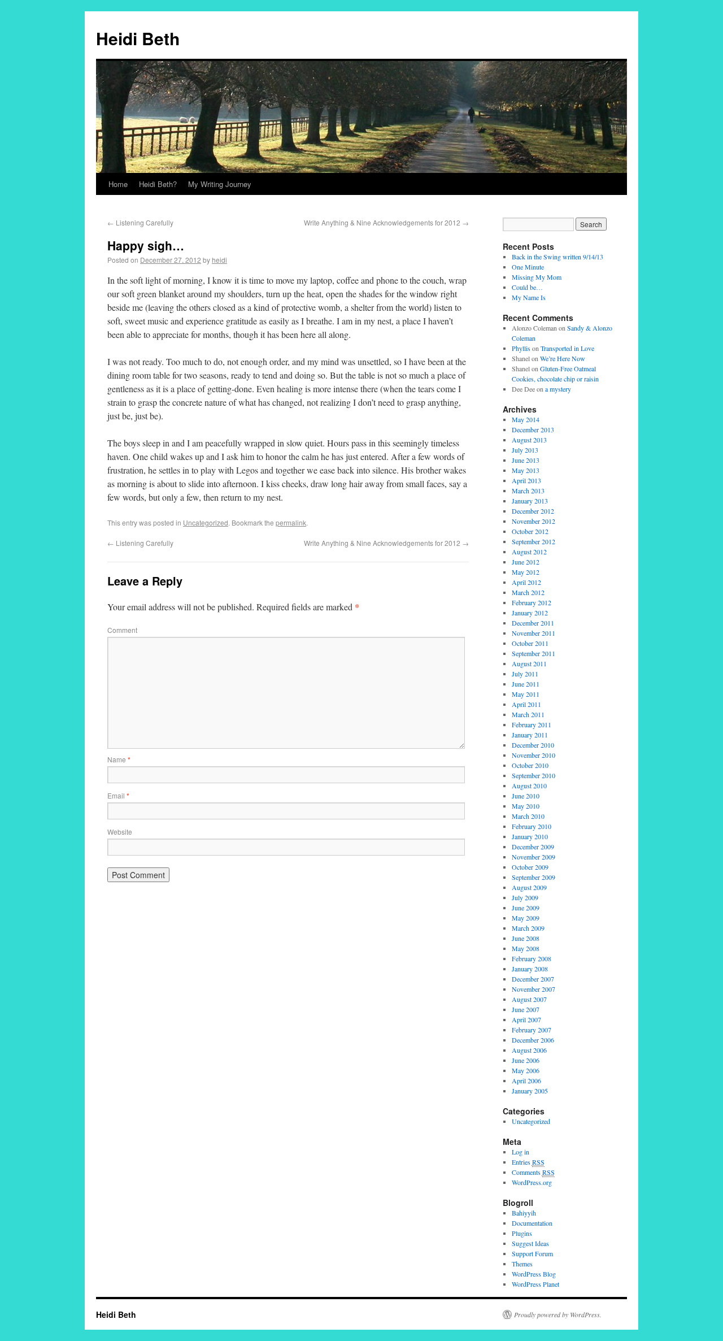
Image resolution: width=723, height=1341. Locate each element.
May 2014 (525, 419)
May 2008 (525, 948)
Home (118, 184)
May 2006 (525, 1070)
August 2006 (529, 1049)
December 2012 (533, 510)
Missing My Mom (536, 276)
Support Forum (532, 1253)
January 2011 (530, 734)
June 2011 (525, 683)
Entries (528, 1161)
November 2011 (533, 632)
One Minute (528, 266)
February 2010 (531, 826)
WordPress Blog (534, 1273)
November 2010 (533, 755)
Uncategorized (205, 522)
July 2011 (525, 673)
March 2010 (528, 816)
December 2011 (533, 622)
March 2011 (528, 714)
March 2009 (528, 927)
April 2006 (526, 1080)
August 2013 (529, 439)
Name (118, 759)
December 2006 (533, 1039)
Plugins (522, 1233)
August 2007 (529, 999)
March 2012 (528, 592)
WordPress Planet (535, 1283)
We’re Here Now (562, 358)
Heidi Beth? (158, 184)
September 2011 (533, 653)
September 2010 (533, 775)
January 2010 (530, 836)
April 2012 (526, 582)
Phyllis (521, 348)
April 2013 (526, 480)
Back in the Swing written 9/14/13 (557, 256)
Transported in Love (567, 348)
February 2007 (531, 1029)
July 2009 (525, 897)
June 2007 (525, 1009)
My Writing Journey (219, 184)
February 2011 (531, 724)
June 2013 (525, 460)
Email (118, 795)
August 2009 (529, 887)
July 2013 (525, 449)
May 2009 (525, 917)
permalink (291, 522)
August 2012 (529, 551)
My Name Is (529, 297)
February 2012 (531, 602)
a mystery (558, 388)
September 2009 (533, 877)
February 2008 (531, 958)
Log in (520, 1151)
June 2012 (525, 561)
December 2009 (533, 846)
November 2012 (533, 521)
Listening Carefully (140, 222)
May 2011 (525, 693)
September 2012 (533, 541)
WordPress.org (532, 1182)
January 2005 (530, 1090)
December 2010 (533, 744)
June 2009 (525, 907)
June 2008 (525, 938)
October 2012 (530, 531)
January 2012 (530, 612)
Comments (533, 1172)
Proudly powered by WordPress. (558, 1314)
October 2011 (530, 643)
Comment (122, 630)
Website (119, 831)
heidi (219, 259)
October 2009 (530, 866)
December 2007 (533, 978)
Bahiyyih (524, 1212)
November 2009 (533, 856)
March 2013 (528, 490)
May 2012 (525, 571)
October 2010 (530, 765)
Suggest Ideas (530, 1243)
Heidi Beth (138, 38)
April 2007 (526, 1019)
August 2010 (529, 785)
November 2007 (533, 988)
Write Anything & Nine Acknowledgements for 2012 (386, 222)
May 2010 (525, 805)
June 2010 (525, 795)
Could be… (527, 287)
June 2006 (525, 1060)
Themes (522, 1263)
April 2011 (526, 704)
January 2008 (530, 968)
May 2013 (525, 470)
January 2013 (530, 500)
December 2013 (533, 429)
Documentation (532, 1222)
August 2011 (529, 663)
